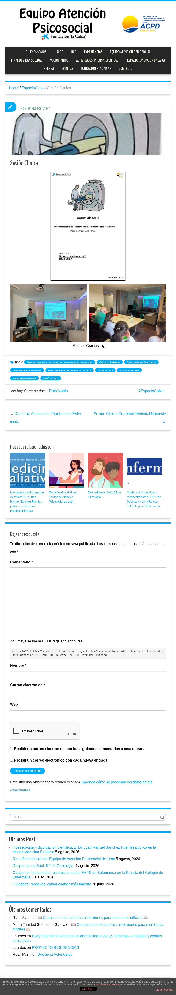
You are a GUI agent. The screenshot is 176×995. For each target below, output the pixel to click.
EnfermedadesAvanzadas (27, 370)
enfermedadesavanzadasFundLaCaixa (69, 370)
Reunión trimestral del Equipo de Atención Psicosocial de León (63, 497)
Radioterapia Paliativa (24, 378)
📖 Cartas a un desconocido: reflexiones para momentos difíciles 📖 (92, 918)
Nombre (18, 665)
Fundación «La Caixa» (96, 68)
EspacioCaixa (33, 88)
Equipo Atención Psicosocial (130, 52)
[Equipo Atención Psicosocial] (88, 24)
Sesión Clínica (51, 378)
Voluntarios (59, 60)
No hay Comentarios (28, 391)
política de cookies (107, 984)
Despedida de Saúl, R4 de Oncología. (43, 866)
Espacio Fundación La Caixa (146, 60)
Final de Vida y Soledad (26, 60)
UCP (73, 52)
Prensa (49, 68)
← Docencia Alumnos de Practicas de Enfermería (45, 418)
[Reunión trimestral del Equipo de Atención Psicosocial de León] (66, 470)
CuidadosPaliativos (109, 362)
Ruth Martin (58, 391)
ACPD (59, 52)
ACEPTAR (88, 989)
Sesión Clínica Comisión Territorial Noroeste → (130, 418)
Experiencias (93, 52)
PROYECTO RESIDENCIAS (55, 948)
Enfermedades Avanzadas (141, 362)
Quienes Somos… (37, 52)
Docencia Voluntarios (54, 954)
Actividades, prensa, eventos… (97, 60)
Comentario (21, 562)
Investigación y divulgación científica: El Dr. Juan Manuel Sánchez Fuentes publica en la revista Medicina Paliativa (27, 501)
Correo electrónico (27, 685)
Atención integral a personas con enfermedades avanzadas (60, 362)
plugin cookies (165, 989)
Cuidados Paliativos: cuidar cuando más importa (52, 884)
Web (14, 704)
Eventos (67, 68)
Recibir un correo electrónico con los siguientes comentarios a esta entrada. (80, 749)
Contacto (125, 68)
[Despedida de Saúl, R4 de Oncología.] (105, 470)
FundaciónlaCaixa (129, 370)
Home (14, 88)
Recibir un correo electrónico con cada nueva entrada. (61, 760)
